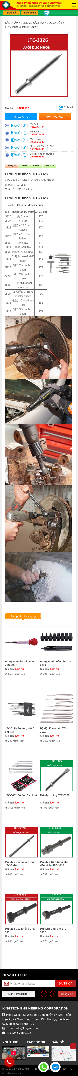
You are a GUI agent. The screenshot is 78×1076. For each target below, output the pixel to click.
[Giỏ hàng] (47, 12)
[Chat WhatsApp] (43, 1066)
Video (24, 165)
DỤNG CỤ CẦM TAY (32, 22)
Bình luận (49, 165)
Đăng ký (11, 12)
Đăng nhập (30, 12)
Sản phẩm (11, 22)
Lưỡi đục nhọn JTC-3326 (21, 27)
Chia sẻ (68, 107)
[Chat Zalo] (55, 1066)
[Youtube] (53, 994)
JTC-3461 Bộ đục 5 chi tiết (21, 795)
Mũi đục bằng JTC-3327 (54, 795)
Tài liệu (36, 165)
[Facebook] (44, 994)
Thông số (12, 165)
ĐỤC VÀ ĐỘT (54, 22)
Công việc (67, 993)
